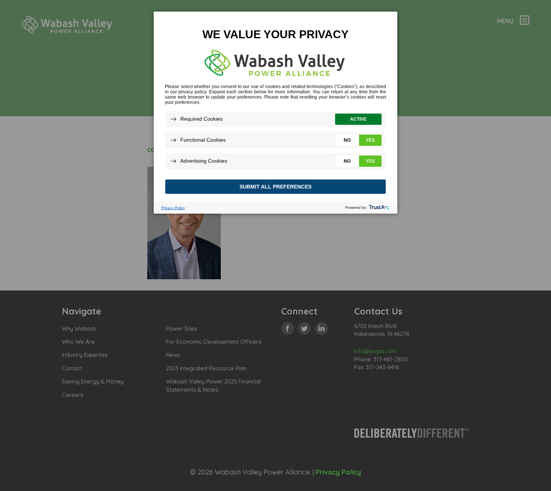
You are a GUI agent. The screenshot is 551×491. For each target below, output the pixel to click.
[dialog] (275, 112)
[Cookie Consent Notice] (275, 113)
